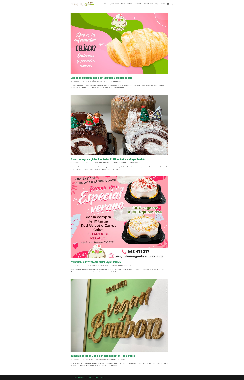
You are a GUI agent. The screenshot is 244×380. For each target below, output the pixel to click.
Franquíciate (138, 4)
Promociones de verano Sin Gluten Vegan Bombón (96, 262)
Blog (156, 4)
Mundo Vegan (102, 81)
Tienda (123, 4)
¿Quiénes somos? (114, 4)
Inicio (105, 4)
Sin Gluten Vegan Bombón (114, 81)
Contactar (162, 4)
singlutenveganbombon (79, 81)
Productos (129, 4)
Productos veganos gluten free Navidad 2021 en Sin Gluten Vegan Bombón (108, 159)
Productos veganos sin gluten (110, 162)
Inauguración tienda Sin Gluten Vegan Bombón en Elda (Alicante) (103, 356)
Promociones (122, 162)
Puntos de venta (148, 4)
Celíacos (96, 81)
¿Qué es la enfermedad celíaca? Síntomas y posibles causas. (102, 78)
